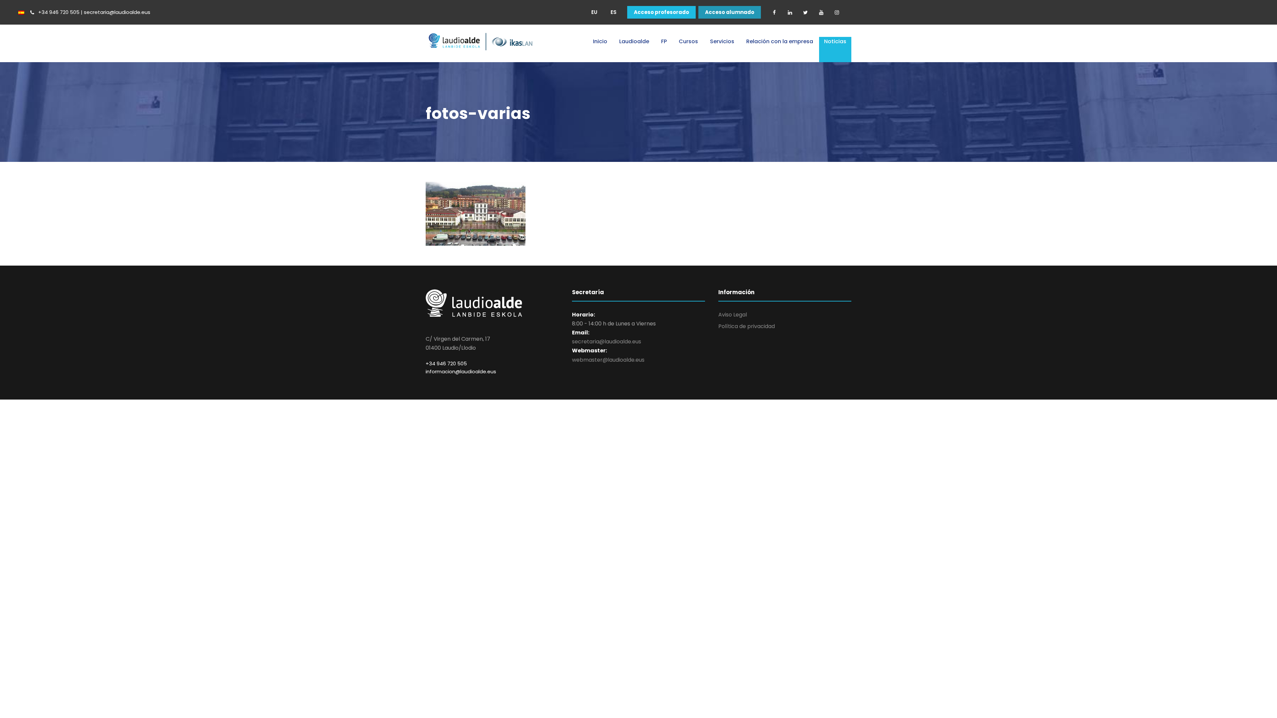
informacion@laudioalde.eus (461, 371)
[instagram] (836, 12)
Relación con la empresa (779, 41)
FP (664, 41)
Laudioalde (634, 41)
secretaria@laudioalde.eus (606, 341)
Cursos (688, 41)
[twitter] (805, 12)
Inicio (600, 41)
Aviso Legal (732, 314)
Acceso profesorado (661, 12)
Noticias (835, 41)
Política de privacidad (746, 326)
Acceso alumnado (729, 12)
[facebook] (774, 12)
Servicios (722, 41)
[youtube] (821, 12)
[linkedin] (789, 12)
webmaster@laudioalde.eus (608, 360)
